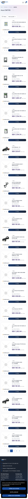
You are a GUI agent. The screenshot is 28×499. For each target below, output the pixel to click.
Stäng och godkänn (14, 495)
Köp (18, 32)
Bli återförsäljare (5, 476)
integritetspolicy (6, 485)
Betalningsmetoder (20, 479)
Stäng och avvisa (14, 488)
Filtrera (4, 16)
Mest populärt (11, 16)
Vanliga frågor (19, 476)
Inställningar (14, 492)
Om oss (2, 479)
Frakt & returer (19, 477)
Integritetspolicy (5, 477)
